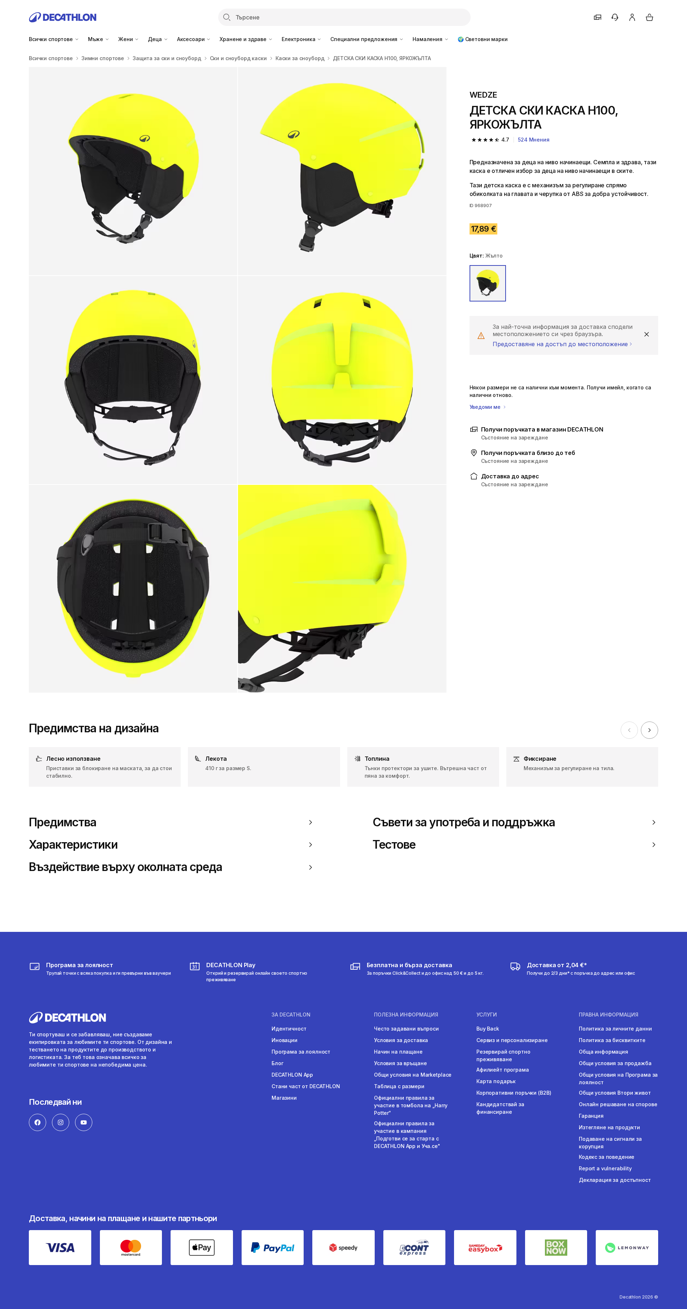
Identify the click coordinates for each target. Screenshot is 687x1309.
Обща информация (603, 1052)
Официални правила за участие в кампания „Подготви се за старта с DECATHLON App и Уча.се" (407, 1134)
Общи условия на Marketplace (413, 1075)
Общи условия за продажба (615, 1063)
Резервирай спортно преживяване (503, 1055)
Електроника (299, 39)
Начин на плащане (398, 1052)
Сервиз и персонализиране (512, 1040)
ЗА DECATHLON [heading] (291, 1015)
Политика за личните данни (615, 1029)
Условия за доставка (401, 1040)
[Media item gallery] (237, 380)
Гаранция (591, 1116)
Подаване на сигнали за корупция (610, 1142)
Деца (155, 39)
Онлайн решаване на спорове (618, 1104)
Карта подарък (496, 1081)
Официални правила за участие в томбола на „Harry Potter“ (411, 1105)
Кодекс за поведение (606, 1157)
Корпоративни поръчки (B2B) (513, 1093)
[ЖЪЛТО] (488, 283)
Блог (277, 1063)
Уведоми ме (486, 407)
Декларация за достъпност (615, 1180)
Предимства (62, 822)
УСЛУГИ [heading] (486, 1015)
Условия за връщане (400, 1063)
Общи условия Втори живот (615, 1093)
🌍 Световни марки (483, 39)
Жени (126, 39)
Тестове (394, 845)
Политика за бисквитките (612, 1040)
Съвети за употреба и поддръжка (464, 822)
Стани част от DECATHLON (306, 1086)
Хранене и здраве (244, 39)
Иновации (285, 1040)
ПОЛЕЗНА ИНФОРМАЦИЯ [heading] (406, 1015)
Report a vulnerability (605, 1168)
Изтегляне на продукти (609, 1127)
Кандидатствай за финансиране (500, 1108)
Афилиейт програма (502, 1070)
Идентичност (289, 1029)
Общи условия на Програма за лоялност (618, 1078)
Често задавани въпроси (406, 1029)
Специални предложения (364, 39)
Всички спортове (51, 39)
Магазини (284, 1098)
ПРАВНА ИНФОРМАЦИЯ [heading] (608, 1015)
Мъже (96, 39)
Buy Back (487, 1029)
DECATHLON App (292, 1075)
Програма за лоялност (301, 1052)
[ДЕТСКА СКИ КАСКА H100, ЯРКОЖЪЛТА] (133, 171)
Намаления (428, 39)
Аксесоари (191, 39)
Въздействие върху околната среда (125, 867)
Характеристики (73, 845)
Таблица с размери (399, 1086)
